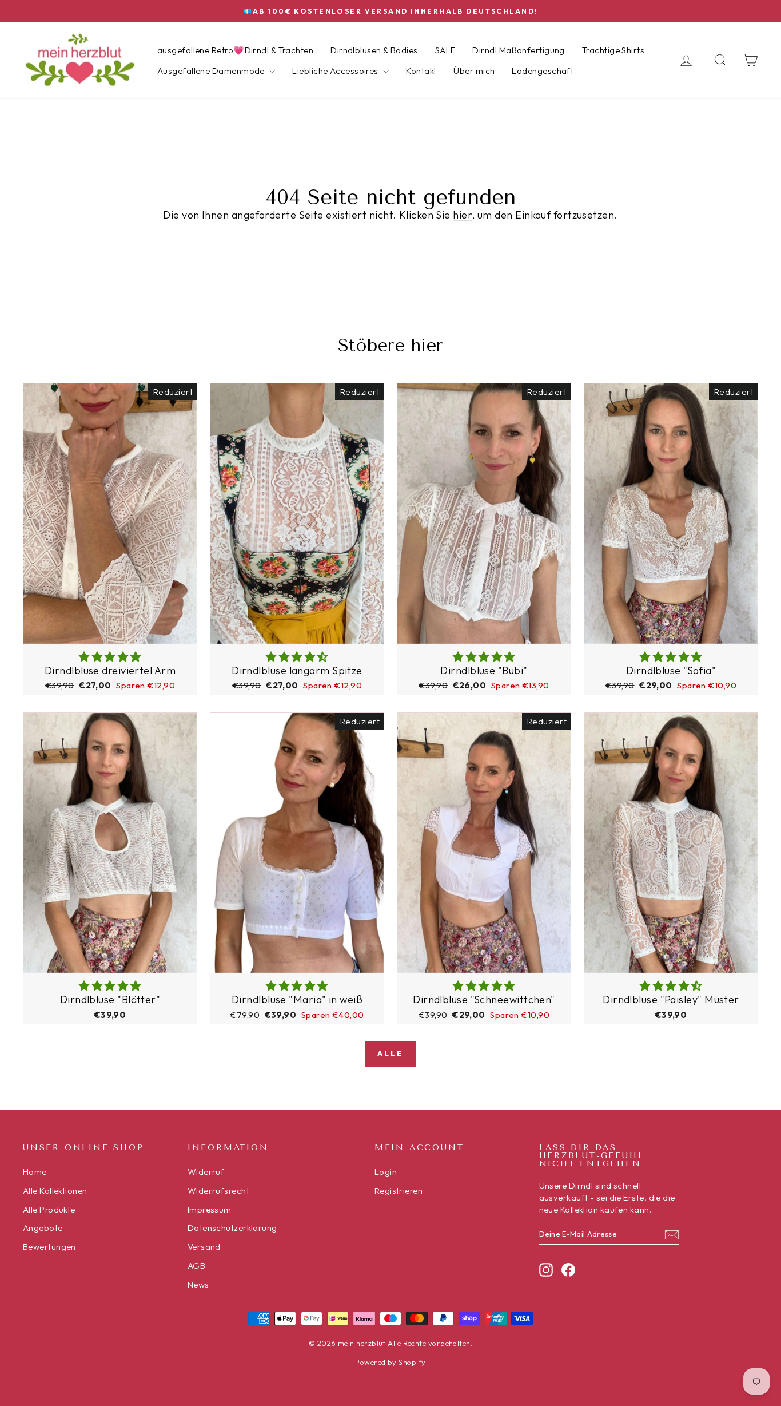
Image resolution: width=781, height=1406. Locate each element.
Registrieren (398, 1190)
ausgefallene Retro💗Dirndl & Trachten (235, 50)
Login (385, 1171)
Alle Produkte (49, 1209)
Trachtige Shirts (613, 50)
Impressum (210, 1209)
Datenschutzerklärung (232, 1227)
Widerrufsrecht (218, 1190)
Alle (390, 1053)
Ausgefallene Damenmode (211, 70)
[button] (110, 656)
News (198, 1284)
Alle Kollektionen (55, 1190)
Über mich (474, 70)
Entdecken (110, 630)
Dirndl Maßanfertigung (518, 50)
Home (35, 1171)
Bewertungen (49, 1246)
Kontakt (421, 70)
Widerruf (206, 1171)
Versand (204, 1246)
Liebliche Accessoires (336, 70)
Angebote (43, 1227)
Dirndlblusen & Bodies (373, 50)
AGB (196, 1265)
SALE (445, 50)
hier (462, 214)
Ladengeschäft (542, 70)
